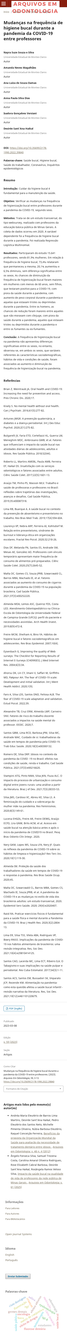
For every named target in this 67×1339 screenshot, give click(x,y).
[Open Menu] (3, 3)
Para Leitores (12, 1208)
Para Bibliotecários (15, 1219)
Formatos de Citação (17, 1088)
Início (6, 11)
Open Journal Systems (18, 1234)
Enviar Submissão (18, 1276)
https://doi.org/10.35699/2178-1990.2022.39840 (29, 1081)
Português (11, 1260)
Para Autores (12, 1213)
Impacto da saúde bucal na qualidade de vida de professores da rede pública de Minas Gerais (37, 1178)
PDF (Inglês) (15, 1008)
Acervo (17, 11)
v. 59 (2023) (32, 11)
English (9, 1254)
